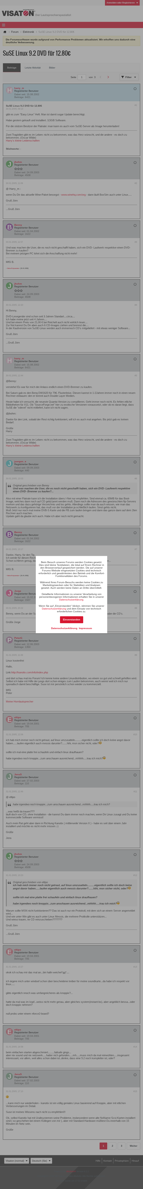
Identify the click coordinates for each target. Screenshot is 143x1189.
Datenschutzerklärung (71, 599)
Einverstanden (71, 619)
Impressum (85, 628)
